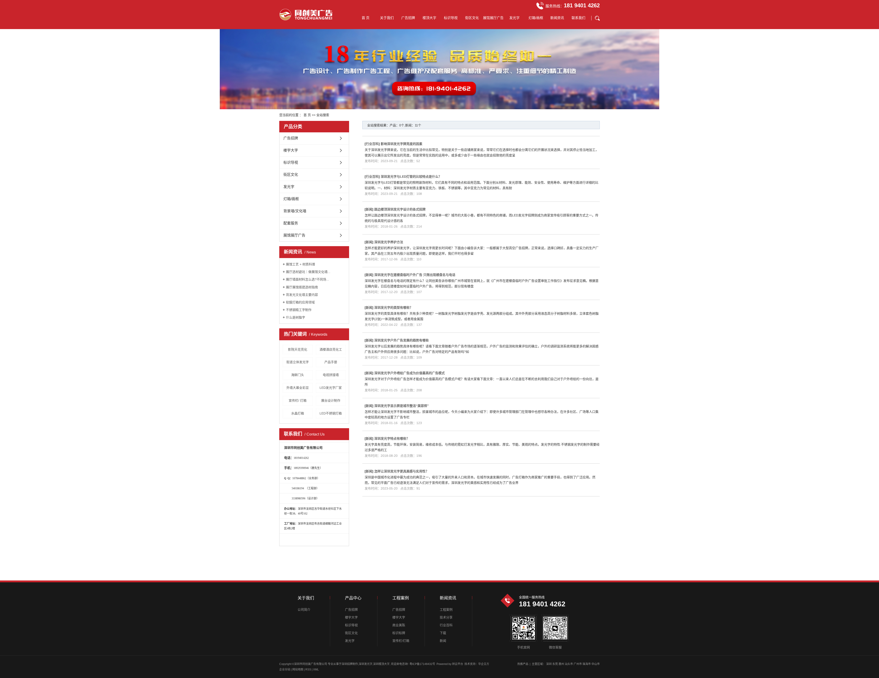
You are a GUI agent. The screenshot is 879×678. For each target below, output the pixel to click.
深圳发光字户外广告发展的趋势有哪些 (401, 340)
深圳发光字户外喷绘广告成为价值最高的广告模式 (409, 373)
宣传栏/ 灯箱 (298, 400)
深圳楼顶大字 (381, 664)
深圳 (549, 664)
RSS (308, 669)
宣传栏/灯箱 (400, 641)
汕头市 (569, 664)
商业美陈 (398, 625)
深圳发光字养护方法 (388, 242)
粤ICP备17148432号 (422, 664)
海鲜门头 (297, 375)
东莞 (555, 664)
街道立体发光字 (297, 362)
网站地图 (298, 669)
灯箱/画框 (536, 18)
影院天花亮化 (297, 349)
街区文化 (472, 18)
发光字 (514, 18)
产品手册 (330, 362)
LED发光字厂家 (331, 387)
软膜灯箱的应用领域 (300, 302)
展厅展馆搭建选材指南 (302, 287)
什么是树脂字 (295, 317)
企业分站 (284, 669)
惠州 (561, 664)
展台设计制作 (330, 400)
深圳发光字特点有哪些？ (392, 438)
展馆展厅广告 (493, 18)
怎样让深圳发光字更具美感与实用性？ (401, 471)
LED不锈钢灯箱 (331, 413)
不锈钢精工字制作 (299, 310)
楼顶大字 (429, 18)
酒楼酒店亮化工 (331, 349)
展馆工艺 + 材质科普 (300, 264)
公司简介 (304, 609)
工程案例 (446, 609)
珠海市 (587, 664)
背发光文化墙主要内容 (302, 295)
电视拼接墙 (331, 375)
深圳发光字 (365, 664)
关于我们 (387, 18)
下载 (443, 633)
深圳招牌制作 (350, 664)
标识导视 (451, 18)
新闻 (369, 209)
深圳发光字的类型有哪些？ (393, 307)
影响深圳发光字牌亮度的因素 (401, 144)
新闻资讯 (557, 18)
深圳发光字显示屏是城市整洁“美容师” (401, 406)
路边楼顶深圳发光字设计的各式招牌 (400, 209)
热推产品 (522, 664)
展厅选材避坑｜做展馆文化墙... (308, 272)
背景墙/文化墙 (294, 211)
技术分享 (446, 617)
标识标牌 (398, 633)
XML (316, 669)
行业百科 (372, 144)
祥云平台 (457, 664)
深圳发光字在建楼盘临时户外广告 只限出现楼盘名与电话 (414, 275)
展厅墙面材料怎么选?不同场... (307, 279)
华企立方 (483, 664)
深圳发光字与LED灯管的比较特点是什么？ (411, 176)
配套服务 (290, 223)
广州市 (578, 664)
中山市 (595, 664)
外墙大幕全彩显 (297, 387)
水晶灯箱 (297, 413)
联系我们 (578, 18)
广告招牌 (408, 18)
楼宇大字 (290, 150)
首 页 (365, 18)
